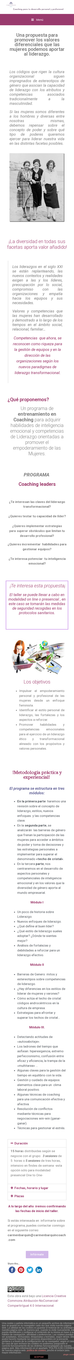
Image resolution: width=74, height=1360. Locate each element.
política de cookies (36, 1350)
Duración (21, 1143)
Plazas (19, 1196)
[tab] (37, 1143)
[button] (37, 1254)
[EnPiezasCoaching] (32, 6)
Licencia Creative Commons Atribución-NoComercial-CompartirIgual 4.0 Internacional (37, 1300)
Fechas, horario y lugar (31, 1188)
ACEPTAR (39, 1357)
